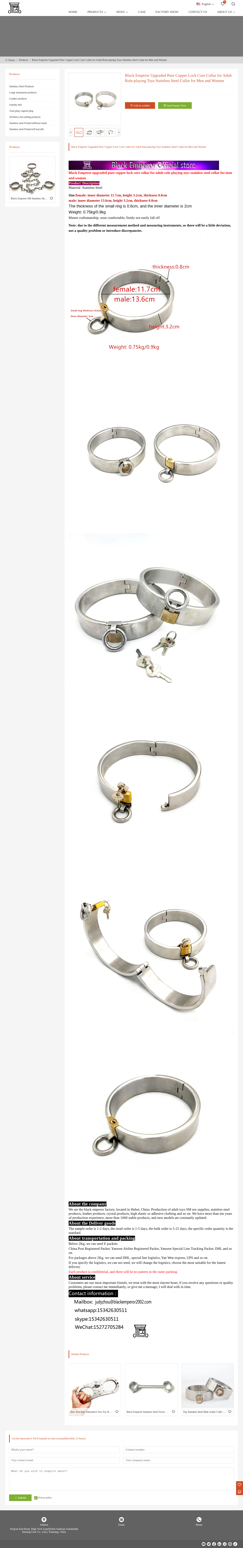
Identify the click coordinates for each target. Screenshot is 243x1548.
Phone (199, 1524)
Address (44, 1524)
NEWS (120, 12)
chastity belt (15, 104)
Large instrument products (23, 92)
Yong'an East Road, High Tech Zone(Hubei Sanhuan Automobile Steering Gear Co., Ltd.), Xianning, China (44, 1530)
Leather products (18, 98)
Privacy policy (45, 1497)
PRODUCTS (95, 12)
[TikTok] (235, 1544)
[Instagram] (230, 1544)
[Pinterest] (225, 1544)
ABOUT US (224, 12)
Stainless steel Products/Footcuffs (26, 129)
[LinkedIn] (219, 1544)
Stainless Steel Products (21, 86)
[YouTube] (203, 1544)
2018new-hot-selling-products (24, 117)
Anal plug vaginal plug (21, 110)
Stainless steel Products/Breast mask (28, 123)
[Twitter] (209, 1544)
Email (121, 1524)
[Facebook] (214, 1544)
